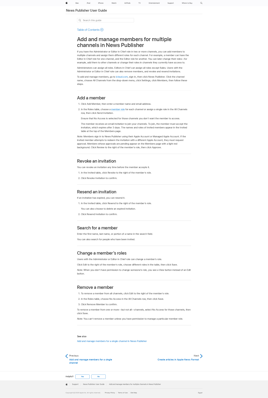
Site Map (134, 393)
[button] (201, 3)
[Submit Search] (80, 20)
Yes (82, 377)
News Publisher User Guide (86, 10)
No (98, 377)
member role (118, 109)
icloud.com (122, 76)
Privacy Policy (110, 393)
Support (75, 384)
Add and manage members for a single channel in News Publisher (112, 341)
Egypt (200, 393)
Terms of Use (123, 393)
